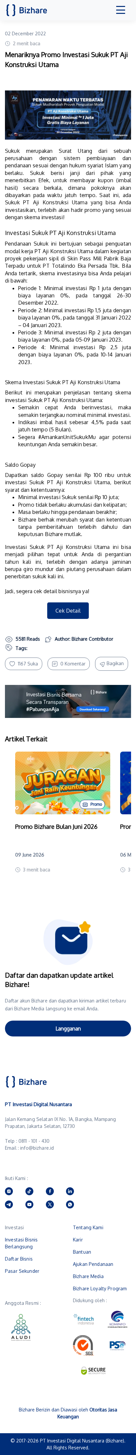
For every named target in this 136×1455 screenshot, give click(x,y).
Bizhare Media (88, 1276)
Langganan (68, 1028)
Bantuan (82, 1252)
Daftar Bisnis (19, 1259)
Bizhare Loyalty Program (100, 1288)
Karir (78, 1239)
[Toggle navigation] (121, 10)
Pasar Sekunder (22, 1271)
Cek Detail (68, 610)
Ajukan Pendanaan (93, 1264)
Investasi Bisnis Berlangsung (21, 1243)
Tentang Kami (88, 1227)
